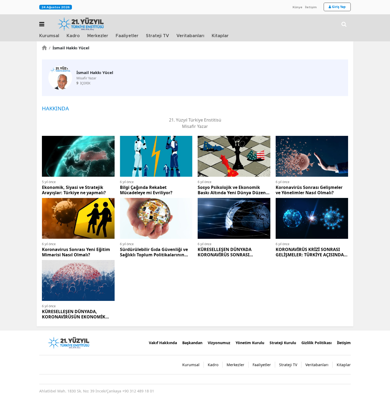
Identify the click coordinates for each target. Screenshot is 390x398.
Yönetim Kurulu (250, 342)
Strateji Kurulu (283, 342)
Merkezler (97, 36)
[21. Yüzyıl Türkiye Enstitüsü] (68, 342)
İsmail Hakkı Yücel (69, 47)
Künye (297, 7)
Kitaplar (220, 36)
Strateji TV (157, 36)
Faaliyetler (127, 36)
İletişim (311, 7)
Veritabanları (190, 36)
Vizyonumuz (219, 342)
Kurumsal (49, 36)
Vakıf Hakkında (163, 342)
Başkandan (192, 342)
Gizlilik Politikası (316, 342)
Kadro (73, 36)
